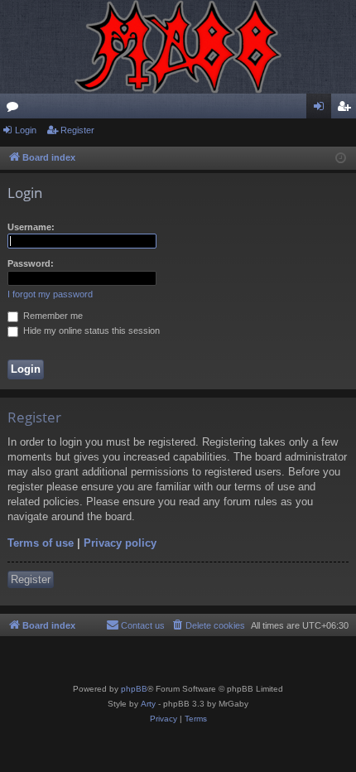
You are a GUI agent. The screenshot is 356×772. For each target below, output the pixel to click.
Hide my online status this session (90, 330)
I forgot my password (50, 294)
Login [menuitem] (322, 109)
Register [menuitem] (347, 109)
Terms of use (40, 543)
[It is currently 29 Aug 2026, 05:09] (340, 158)
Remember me (52, 316)
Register (77, 130)
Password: (30, 263)
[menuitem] (208, 625)
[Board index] (178, 47)
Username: (31, 227)
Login (25, 130)
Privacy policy (120, 543)
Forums (16, 109)
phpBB (134, 688)
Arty (148, 703)
